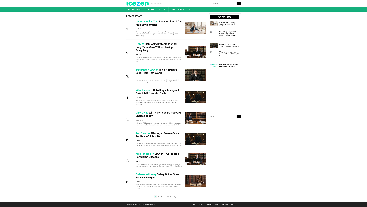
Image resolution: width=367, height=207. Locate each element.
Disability (138, 161)
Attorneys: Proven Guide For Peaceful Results (157, 135)
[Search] (239, 3)
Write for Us (225, 204)
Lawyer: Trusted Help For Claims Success (158, 155)
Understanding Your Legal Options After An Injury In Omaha (227, 24)
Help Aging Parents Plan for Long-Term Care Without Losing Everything (156, 47)
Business (181, 9)
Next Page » (174, 197)
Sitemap (233, 204)
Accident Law (139, 29)
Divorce (138, 140)
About (194, 204)
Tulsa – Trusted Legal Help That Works (156, 71)
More (190, 9)
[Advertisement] (225, 98)
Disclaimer (209, 204)
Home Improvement (135, 9)
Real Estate (151, 9)
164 (168, 197)
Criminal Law (139, 181)
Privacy (216, 204)
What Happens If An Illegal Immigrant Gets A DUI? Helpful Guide (229, 54)
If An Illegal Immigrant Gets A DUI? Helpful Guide (157, 92)
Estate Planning (139, 120)
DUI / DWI (138, 97)
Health (172, 9)
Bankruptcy (138, 77)
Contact (201, 204)
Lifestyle (162, 9)
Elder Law (138, 54)
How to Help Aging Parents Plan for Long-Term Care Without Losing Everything (227, 33)
